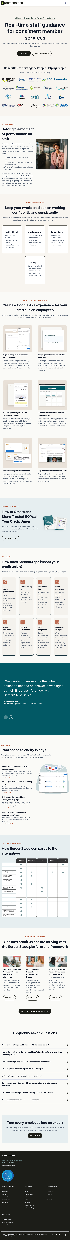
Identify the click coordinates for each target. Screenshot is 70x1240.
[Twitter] (56, 1235)
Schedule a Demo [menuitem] (7, 1219)
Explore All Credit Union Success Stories (34, 1011)
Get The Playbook (10, 538)
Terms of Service (29, 1234)
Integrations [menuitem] (5, 1202)
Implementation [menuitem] (6, 1199)
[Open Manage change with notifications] (18, 463)
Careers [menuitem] (49, 1194)
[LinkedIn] (53, 1235)
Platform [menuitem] (4, 1194)
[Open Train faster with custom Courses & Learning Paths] (52, 405)
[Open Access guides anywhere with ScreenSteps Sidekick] (18, 405)
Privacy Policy (37, 1234)
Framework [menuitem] (5, 1197)
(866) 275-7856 (8, 1162)
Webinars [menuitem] (27, 1197)
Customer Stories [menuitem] (29, 1205)
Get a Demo (24, 53)
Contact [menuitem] (49, 1197)
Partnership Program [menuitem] (30, 1208)
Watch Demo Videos (42, 53)
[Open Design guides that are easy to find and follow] (52, 349)
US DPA (5, 1235)
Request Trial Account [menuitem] (8, 1225)
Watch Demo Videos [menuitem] (7, 1222)
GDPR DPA (44, 1234)
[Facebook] (65, 1235)
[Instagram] (62, 1235)
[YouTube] (59, 1235)
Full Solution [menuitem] (5, 1191)
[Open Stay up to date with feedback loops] (52, 463)
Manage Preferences (8, 1165)
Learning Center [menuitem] (29, 1194)
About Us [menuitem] (50, 1191)
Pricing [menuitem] (26, 1191)
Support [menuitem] (49, 1199)
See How (8, 998)
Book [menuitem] (26, 1199)
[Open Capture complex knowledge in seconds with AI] (18, 349)
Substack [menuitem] (27, 1202)
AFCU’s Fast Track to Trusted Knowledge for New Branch (57, 971)
